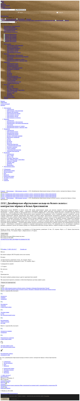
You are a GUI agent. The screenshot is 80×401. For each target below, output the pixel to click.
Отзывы (6, 179)
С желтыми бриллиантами (14, 149)
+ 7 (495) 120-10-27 (6, 8)
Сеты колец (10, 124)
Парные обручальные (9, 27)
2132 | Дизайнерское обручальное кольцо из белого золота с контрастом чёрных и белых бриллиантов (29, 357)
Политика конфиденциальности (9, 393)
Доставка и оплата (9, 177)
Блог (5, 173)
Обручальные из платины (11, 31)
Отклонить (14, 399)
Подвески (9, 141)
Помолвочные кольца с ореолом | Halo (17, 127)
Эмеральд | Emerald (12, 161)
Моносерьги (10, 165)
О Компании (7, 169)
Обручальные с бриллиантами (12, 26)
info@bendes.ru (5, 16)
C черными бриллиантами (14, 145)
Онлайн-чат (60, 12)
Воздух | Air (10, 156)
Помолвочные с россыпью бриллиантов (17, 123)
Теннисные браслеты (12, 144)
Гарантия (6, 180)
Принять (4, 399)
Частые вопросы (8, 172)
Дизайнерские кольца (12, 134)
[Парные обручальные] (10, 34)
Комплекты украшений (13, 137)
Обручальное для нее (9, 30)
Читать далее (4, 233)
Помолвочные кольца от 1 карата (16, 126)
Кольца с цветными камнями (14, 136)
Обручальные (10, 191)
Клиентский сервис (9, 176)
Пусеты (9, 140)
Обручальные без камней (10, 29)
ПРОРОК (9, 163)
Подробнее (46, 396)
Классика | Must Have (12, 158)
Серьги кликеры (11, 148)
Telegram (21, 12)
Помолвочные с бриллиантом (15, 122)
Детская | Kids (10, 162)
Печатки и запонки (12, 147)
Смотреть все (10, 109)
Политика (6, 372)
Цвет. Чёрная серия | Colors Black (15, 159)
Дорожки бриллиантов (13, 151)
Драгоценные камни (9, 170)
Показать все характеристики (8, 282)
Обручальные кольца (12, 131)
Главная (3, 191)
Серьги (9, 138)
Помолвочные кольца (12, 133)
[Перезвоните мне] (20, 10)
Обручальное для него (13, 115)
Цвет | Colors (10, 155)
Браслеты (9, 142)
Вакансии (6, 174)
